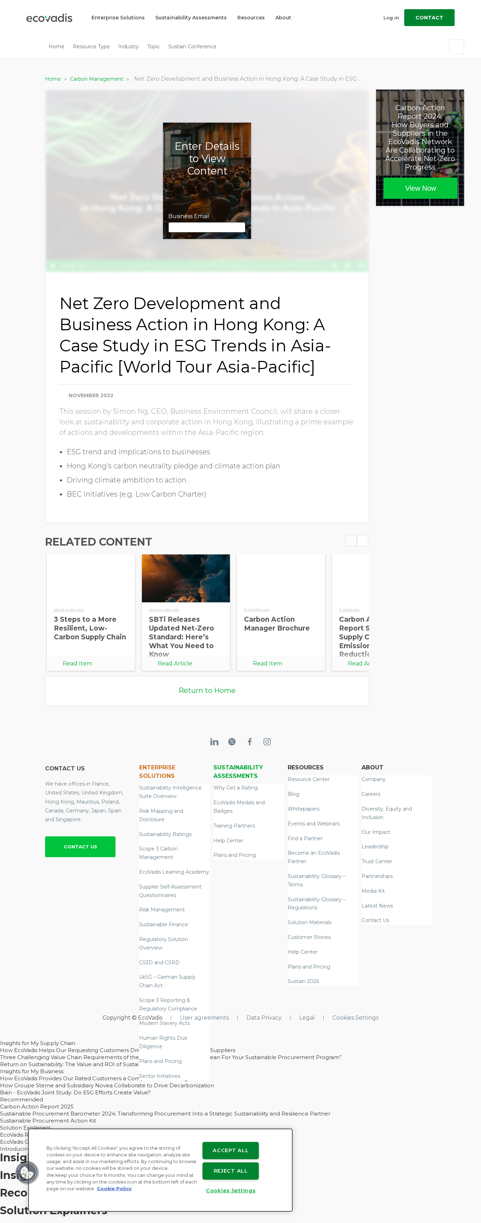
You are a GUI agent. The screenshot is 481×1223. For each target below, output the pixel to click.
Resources (251, 17)
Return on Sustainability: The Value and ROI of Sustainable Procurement (96, 1064)
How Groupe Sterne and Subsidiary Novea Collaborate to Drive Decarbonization (107, 1085)
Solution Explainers (25, 1127)
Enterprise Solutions (118, 17)
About (283, 17)
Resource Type (91, 46)
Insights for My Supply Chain (37, 1043)
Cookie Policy (114, 1188)
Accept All (231, 1150)
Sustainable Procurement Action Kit (48, 1120)
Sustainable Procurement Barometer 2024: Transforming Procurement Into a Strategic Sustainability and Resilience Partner (165, 1113)
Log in (391, 17)
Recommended (21, 1099)
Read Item (77, 663)
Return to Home (207, 690)
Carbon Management (97, 79)
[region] (160, 1170)
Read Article (175, 663)
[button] (27, 1172)
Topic (153, 46)
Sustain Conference (192, 46)
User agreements (204, 1017)
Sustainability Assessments (191, 17)
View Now (420, 188)
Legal (307, 1017)
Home (56, 46)
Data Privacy (264, 1017)
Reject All (231, 1171)
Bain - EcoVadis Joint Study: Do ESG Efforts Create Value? (75, 1092)
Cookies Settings (355, 1017)
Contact (429, 17)
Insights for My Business (31, 1071)
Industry (128, 46)
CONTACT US (80, 846)
